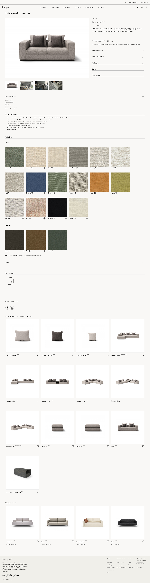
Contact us (120, 565)
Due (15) (7, 251)
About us (78, 7)
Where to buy (89, 7)
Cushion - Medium (48, 355)
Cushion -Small (82, 355)
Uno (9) (28, 251)
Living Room (17, 13)
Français (139, 567)
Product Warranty (121, 567)
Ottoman (45, 447)
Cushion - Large (12, 355)
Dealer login (131, 567)
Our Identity (110, 562)
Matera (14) (29, 193)
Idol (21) (113, 168)
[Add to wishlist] (107, 41)
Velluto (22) (51, 218)
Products (43, 7)
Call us (140, 563)
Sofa (114, 447)
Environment (110, 570)
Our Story (109, 565)
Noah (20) (93, 193)
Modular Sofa (119, 355)
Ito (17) (7, 193)
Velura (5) (50, 251)
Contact (101, 7)
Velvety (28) (72, 218)
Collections (55, 7)
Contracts (143, 2)
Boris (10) (8, 168)
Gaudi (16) (93, 168)
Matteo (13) (51, 193)
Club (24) (50, 168)
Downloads (96, 75)
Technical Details (98, 57)
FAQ (129, 565)
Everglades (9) (73, 168)
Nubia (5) (114, 193)
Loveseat (10, 542)
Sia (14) (28, 218)
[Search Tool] (147, 7)
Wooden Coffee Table (14, 492)
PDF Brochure (11, 285)
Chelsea (94, 18)
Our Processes (111, 567)
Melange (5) (72, 193)
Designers (66, 7)
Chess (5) (29, 168)
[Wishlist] (142, 7)
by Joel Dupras (96, 25)
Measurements (97, 51)
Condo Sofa (81, 542)
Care (94, 69)
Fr (125, 2)
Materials (95, 63)
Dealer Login (132, 2)
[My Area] (137, 7)
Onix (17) (7, 218)
